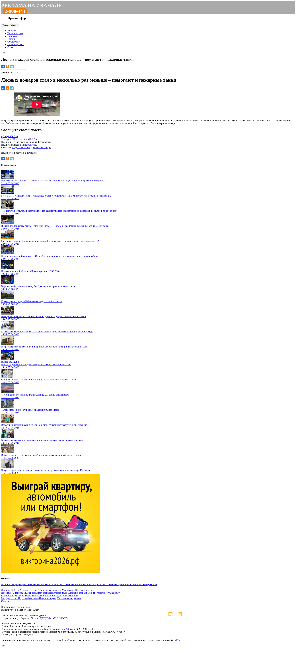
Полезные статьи (84, 590)
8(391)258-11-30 (48, 618)
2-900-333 (62, 618)
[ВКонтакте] (3, 66)
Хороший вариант (77, 592)
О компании (7, 595)
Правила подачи (47, 598)
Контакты (37, 595)
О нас (10, 47)
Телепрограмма (15, 44)
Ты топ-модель (15, 33)
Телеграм (6, 139)
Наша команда (70, 595)
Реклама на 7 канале (31, 5)
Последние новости (8, 165)
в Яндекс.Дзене (28, 144)
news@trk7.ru (30, 139)
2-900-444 (15, 11)
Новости (11, 30)
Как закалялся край (37, 592)
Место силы (68, 590)
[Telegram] (12, 66)
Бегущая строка (9, 598)
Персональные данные (69, 598)
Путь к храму (113, 592)
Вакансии (48, 595)
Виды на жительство (50, 590)
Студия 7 (34, 590)
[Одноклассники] (7, 66)
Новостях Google (42, 147)
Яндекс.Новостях (21, 147)
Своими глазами (96, 592)
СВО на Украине (20, 590)
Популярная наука (57, 592)
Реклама (57, 595)
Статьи (11, 39)
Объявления (13, 41)
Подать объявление (28, 598)
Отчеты (5, 601)
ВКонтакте (17, 139)
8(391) (9, 136)
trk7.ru (178, 640)
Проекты (12, 36)
